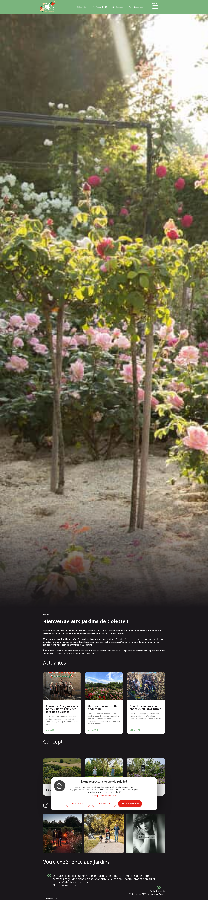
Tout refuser (78, 803)
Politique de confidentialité (104, 795)
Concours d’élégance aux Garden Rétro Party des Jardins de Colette (62, 709)
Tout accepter (131, 803)
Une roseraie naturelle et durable (102, 707)
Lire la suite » (52, 730)
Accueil (46, 614)
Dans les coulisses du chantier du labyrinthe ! (145, 707)
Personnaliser (104, 803)
